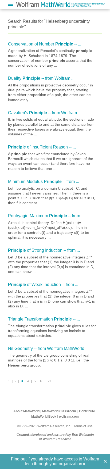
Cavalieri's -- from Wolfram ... (44, 112)
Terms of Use (83, 426)
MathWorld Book (43, 416)
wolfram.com (69, 416)
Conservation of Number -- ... (44, 44)
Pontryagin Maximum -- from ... (46, 215)
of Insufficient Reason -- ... (42, 147)
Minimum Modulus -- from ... (43, 181)
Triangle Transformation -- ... (44, 319)
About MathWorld (26, 411)
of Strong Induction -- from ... (44, 250)
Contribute (87, 411)
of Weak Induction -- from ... (43, 284)
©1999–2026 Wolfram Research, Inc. (44, 426)
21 (50, 381)
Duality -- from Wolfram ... (41, 78)
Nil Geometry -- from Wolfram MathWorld (46, 348)
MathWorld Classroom (59, 411)
